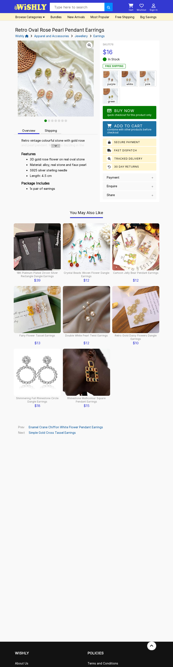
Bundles (56, 17)
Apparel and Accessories (51, 36)
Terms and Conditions (103, 663)
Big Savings (148, 17)
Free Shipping (124, 17)
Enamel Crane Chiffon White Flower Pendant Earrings (66, 427)
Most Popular (100, 17)
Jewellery (81, 36)
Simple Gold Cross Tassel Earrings (52, 432)
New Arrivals (76, 17)
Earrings (99, 36)
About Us (21, 663)
